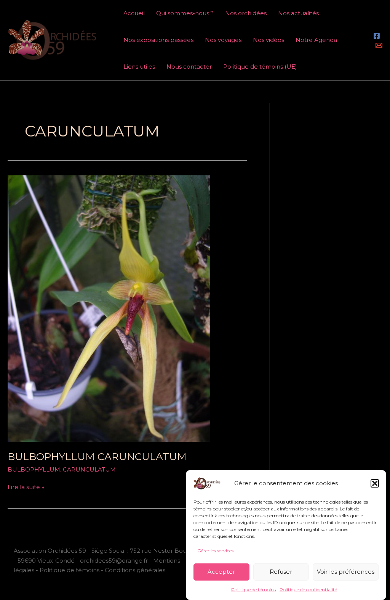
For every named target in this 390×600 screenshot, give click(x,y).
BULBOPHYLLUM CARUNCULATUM (97, 457)
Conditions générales (135, 570)
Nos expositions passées (158, 39)
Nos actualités (298, 13)
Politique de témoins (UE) (260, 66)
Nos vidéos (268, 39)
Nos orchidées (246, 13)
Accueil (134, 13)
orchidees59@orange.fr (114, 560)
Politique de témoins (253, 589)
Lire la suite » (26, 486)
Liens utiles (139, 66)
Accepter (221, 571)
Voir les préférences (345, 571)
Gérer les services (215, 550)
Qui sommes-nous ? (185, 13)
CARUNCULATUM (89, 469)
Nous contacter (189, 66)
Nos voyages (223, 39)
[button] (375, 483)
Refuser (281, 571)
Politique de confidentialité (308, 589)
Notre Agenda (316, 39)
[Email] (379, 45)
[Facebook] (376, 35)
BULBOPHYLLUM (34, 469)
